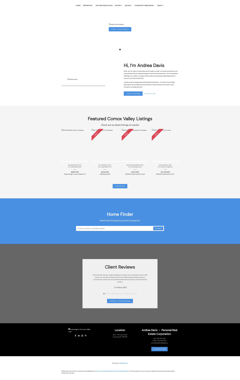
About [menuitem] (160, 5)
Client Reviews (133, 93)
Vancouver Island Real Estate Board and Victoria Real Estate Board (112, 371)
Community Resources (144, 5)
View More (120, 186)
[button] (120, 29)
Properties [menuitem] (87, 5)
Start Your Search (120, 29)
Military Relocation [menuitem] (104, 5)
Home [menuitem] (78, 5)
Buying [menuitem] (118, 5)
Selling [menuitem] (128, 5)
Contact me (159, 349)
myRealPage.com (123, 363)
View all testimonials (120, 301)
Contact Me (150, 93)
